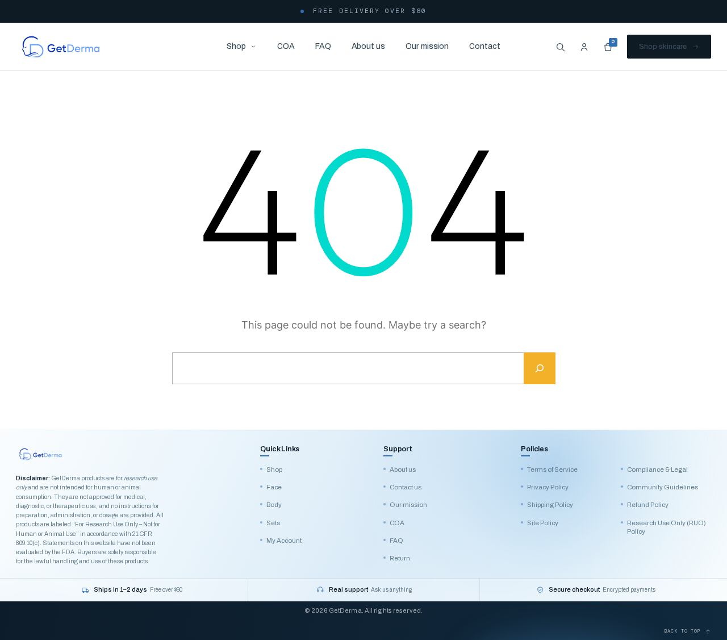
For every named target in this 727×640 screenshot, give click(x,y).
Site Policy (542, 523)
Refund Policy (647, 504)
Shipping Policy (550, 504)
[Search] (560, 46)
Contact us (405, 487)
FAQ (323, 46)
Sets (273, 523)
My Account (284, 540)
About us (368, 46)
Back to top (683, 631)
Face (274, 487)
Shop (236, 46)
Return (400, 558)
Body (274, 504)
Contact (484, 46)
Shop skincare (663, 47)
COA (286, 46)
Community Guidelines (662, 487)
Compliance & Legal (657, 469)
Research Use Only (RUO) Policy (666, 527)
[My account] (584, 46)
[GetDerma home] (60, 46)
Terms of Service (552, 469)
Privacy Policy (548, 487)
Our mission (427, 46)
